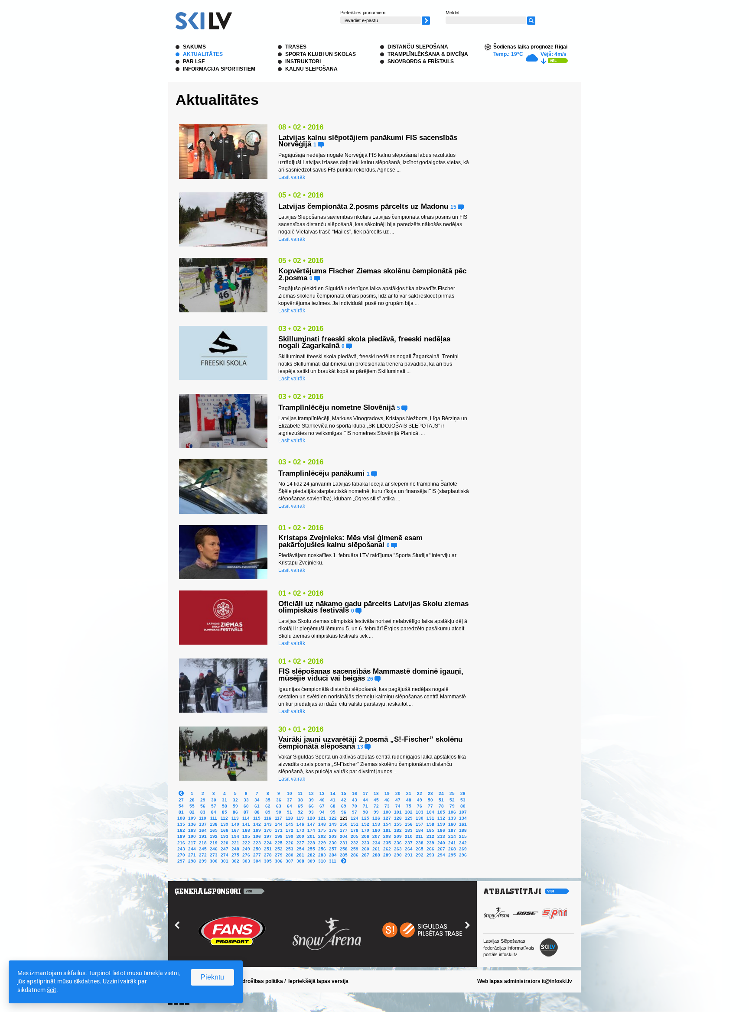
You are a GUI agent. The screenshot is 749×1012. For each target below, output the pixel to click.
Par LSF (194, 61)
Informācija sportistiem (219, 69)
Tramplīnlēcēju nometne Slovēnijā (336, 407)
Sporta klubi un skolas (320, 54)
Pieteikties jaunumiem (362, 12)
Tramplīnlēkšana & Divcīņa (428, 54)
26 (370, 678)
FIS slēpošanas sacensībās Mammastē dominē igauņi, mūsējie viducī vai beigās (370, 674)
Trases (295, 47)
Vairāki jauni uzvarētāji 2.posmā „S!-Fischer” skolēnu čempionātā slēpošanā (370, 742)
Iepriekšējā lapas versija (318, 981)
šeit (51, 989)
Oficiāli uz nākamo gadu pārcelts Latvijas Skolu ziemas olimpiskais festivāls (373, 607)
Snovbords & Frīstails (421, 61)
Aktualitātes (203, 54)
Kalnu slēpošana (311, 69)
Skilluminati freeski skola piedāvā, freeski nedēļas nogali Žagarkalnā (364, 342)
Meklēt (452, 12)
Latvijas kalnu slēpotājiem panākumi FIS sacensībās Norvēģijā (367, 141)
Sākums (194, 47)
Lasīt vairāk (291, 177)
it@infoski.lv (557, 981)
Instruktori (303, 61)
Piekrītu (212, 977)
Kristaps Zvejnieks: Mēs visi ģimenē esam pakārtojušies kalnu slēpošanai (350, 541)
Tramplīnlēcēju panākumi (321, 473)
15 (454, 207)
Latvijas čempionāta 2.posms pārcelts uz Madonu (363, 206)
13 (361, 746)
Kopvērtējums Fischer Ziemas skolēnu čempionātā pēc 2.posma (372, 274)
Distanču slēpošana (418, 47)
